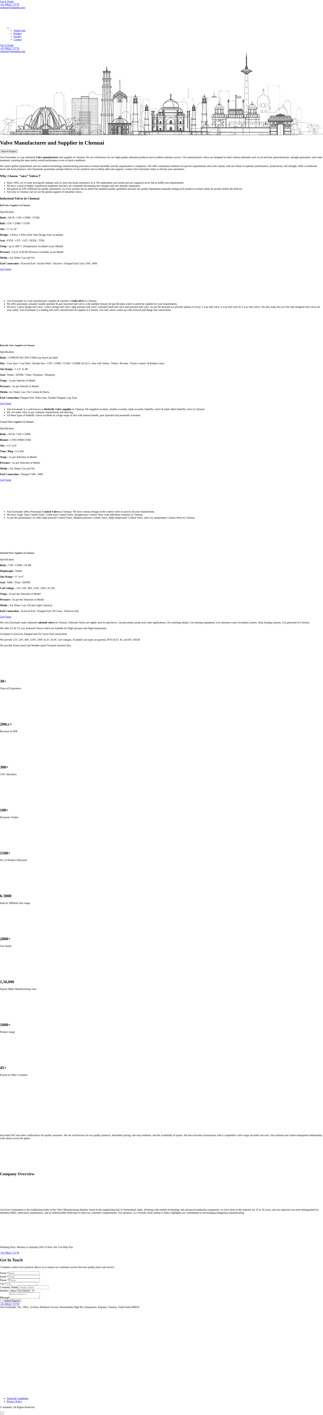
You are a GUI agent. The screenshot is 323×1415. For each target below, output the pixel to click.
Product (17, 33)
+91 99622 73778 (9, 4)
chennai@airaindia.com (12, 7)
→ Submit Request (10, 1301)
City (3, 1283)
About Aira (19, 30)
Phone (4, 1280)
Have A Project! (8, 151)
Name (4, 1273)
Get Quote (5, 269)
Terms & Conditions (17, 1398)
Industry (4, 1290)
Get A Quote (6, 1)
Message (4, 1297)
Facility (17, 36)
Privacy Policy (14, 1401)
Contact (17, 39)
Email (4, 1276)
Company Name (8, 1287)
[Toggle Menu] (8, 28)
